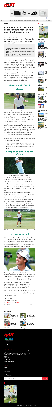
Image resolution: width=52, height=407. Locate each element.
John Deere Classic (9, 302)
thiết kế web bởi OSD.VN (26, 406)
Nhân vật (7, 24)
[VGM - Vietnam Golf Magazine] (10, 4)
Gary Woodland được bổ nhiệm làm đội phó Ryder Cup (14, 324)
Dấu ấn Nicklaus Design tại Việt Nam (44, 20)
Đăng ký (45, 378)
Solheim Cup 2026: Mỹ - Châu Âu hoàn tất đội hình (43, 110)
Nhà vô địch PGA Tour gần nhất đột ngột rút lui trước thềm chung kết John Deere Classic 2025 (18, 55)
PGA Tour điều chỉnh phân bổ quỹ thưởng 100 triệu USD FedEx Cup (27, 324)
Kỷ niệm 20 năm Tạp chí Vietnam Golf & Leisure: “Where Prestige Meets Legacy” (19, 20)
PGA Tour (18, 302)
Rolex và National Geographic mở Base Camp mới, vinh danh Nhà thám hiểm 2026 (42, 56)
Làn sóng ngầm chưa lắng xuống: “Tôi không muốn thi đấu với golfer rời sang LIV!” (27, 316)
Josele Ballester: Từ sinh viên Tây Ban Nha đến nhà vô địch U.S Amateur (11, 316)
